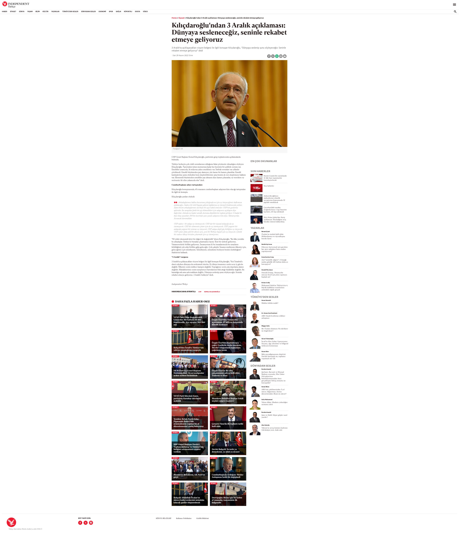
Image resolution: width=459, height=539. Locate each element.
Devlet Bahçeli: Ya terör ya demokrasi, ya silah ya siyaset (226, 450)
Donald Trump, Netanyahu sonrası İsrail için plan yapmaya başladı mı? (274, 275)
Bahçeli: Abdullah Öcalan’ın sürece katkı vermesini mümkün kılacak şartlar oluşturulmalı (189, 500)
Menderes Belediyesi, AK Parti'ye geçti (189, 476)
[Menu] (454, 4)
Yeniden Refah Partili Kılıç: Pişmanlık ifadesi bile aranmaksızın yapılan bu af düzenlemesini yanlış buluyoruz (189, 422)
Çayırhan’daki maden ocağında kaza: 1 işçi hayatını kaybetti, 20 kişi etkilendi (275, 210)
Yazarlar (55, 11)
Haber (4, 11)
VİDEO (145, 11)
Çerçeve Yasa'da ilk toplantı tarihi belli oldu (227, 425)
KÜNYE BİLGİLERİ (163, 518)
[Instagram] (91, 523)
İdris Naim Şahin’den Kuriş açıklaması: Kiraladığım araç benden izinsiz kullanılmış (275, 220)
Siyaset (13, 11)
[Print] (285, 56)
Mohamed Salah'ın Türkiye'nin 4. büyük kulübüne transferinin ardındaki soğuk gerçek (275, 288)
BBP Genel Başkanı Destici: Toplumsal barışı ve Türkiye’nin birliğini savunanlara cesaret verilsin (189, 448)
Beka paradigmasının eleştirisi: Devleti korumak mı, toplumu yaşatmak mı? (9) (274, 357)
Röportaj (128, 11)
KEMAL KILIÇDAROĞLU (212, 292)
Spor (111, 11)
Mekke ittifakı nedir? (270, 303)
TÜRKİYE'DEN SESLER (70, 11)
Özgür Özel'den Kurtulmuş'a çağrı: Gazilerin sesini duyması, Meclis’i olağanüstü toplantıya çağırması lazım (227, 346)
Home (174, 18)
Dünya (21, 11)
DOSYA (137, 11)
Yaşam (30, 11)
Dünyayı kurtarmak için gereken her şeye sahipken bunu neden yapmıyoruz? (275, 249)
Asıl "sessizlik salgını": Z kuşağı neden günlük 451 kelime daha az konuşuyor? (275, 262)
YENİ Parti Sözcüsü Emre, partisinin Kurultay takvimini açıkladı (187, 398)
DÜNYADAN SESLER (88, 11)
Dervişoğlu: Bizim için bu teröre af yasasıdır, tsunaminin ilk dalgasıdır (227, 500)
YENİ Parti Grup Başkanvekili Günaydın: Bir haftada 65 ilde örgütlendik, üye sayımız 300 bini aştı (189, 321)
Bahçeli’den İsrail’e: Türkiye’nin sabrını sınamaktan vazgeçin (189, 349)
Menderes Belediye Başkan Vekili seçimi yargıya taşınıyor (227, 400)
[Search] (455, 11)
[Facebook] (80, 523)
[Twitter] (86, 523)
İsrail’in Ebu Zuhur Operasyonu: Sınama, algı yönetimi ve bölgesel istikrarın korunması (275, 344)
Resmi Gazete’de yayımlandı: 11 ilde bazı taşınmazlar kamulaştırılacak (275, 178)
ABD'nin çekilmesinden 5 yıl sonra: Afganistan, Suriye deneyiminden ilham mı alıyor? (274, 392)
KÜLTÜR (45, 11)
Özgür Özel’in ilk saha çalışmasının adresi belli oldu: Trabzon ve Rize (226, 373)
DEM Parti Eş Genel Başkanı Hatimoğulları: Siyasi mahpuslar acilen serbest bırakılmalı (189, 373)
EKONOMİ (102, 11)
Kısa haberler (269, 186)
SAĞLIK (118, 11)
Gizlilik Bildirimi (202, 518)
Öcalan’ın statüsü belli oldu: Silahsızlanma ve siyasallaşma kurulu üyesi (273, 237)
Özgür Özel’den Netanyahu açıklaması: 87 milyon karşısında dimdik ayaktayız (227, 322)
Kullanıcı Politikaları (183, 518)
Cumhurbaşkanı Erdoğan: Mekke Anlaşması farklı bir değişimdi (227, 476)
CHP (199, 292)
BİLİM (38, 11)
